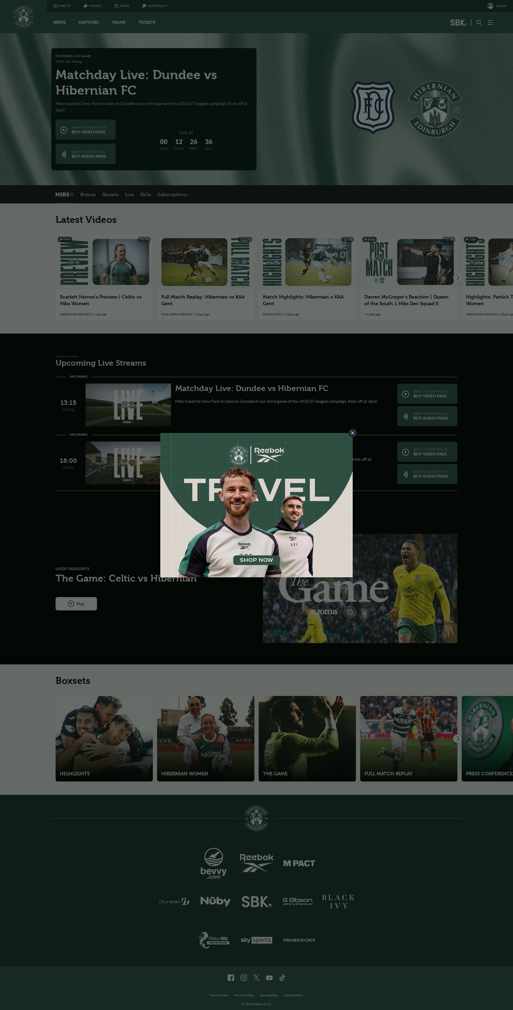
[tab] (353, 433)
